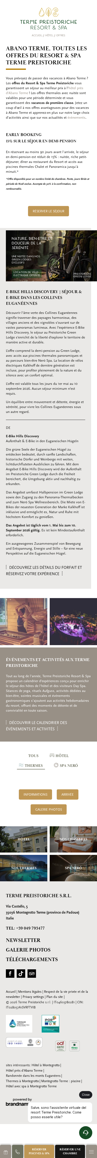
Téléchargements (32, 959)
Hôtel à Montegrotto (46, 1065)
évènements (76, 118)
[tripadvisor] (32, 975)
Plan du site (55, 997)
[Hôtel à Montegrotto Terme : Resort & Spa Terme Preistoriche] (48, 18)
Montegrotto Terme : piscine (61, 1081)
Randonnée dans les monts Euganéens (33, 1076)
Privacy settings (34, 997)
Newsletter (23, 940)
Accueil (37, 35)
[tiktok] (21, 975)
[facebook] (10, 975)
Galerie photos (28, 950)
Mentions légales (30, 992)
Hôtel (49, 35)
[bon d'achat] (5, 1151)
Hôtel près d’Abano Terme (24, 1071)
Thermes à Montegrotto (22, 1081)
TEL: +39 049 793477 (25, 928)
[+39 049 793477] (17, 1151)
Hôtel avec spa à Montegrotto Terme (31, 1086)
